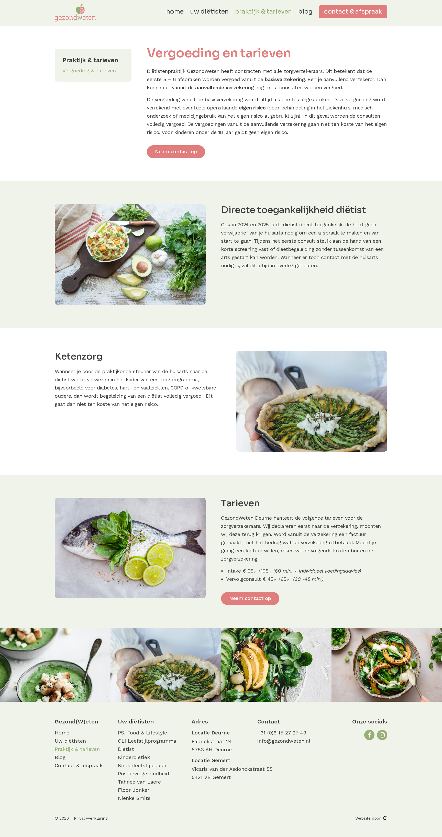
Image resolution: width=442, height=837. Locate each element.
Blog (305, 11)
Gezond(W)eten (76, 721)
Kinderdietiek (134, 757)
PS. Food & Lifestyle (142, 733)
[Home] (75, 12)
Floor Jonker (133, 790)
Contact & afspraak (353, 11)
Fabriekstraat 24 (212, 741)
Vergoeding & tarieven (89, 71)
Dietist (126, 749)
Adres (200, 721)
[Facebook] (369, 735)
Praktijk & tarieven (263, 11)
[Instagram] (382, 735)
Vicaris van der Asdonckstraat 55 (232, 769)
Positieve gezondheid (143, 774)
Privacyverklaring (91, 818)
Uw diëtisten (209, 11)
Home (175, 11)
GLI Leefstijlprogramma (147, 741)
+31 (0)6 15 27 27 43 (281, 733)
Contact (268, 721)
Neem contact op (176, 151)
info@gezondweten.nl (283, 741)
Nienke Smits (134, 798)
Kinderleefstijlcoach (142, 765)
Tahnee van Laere (139, 782)
